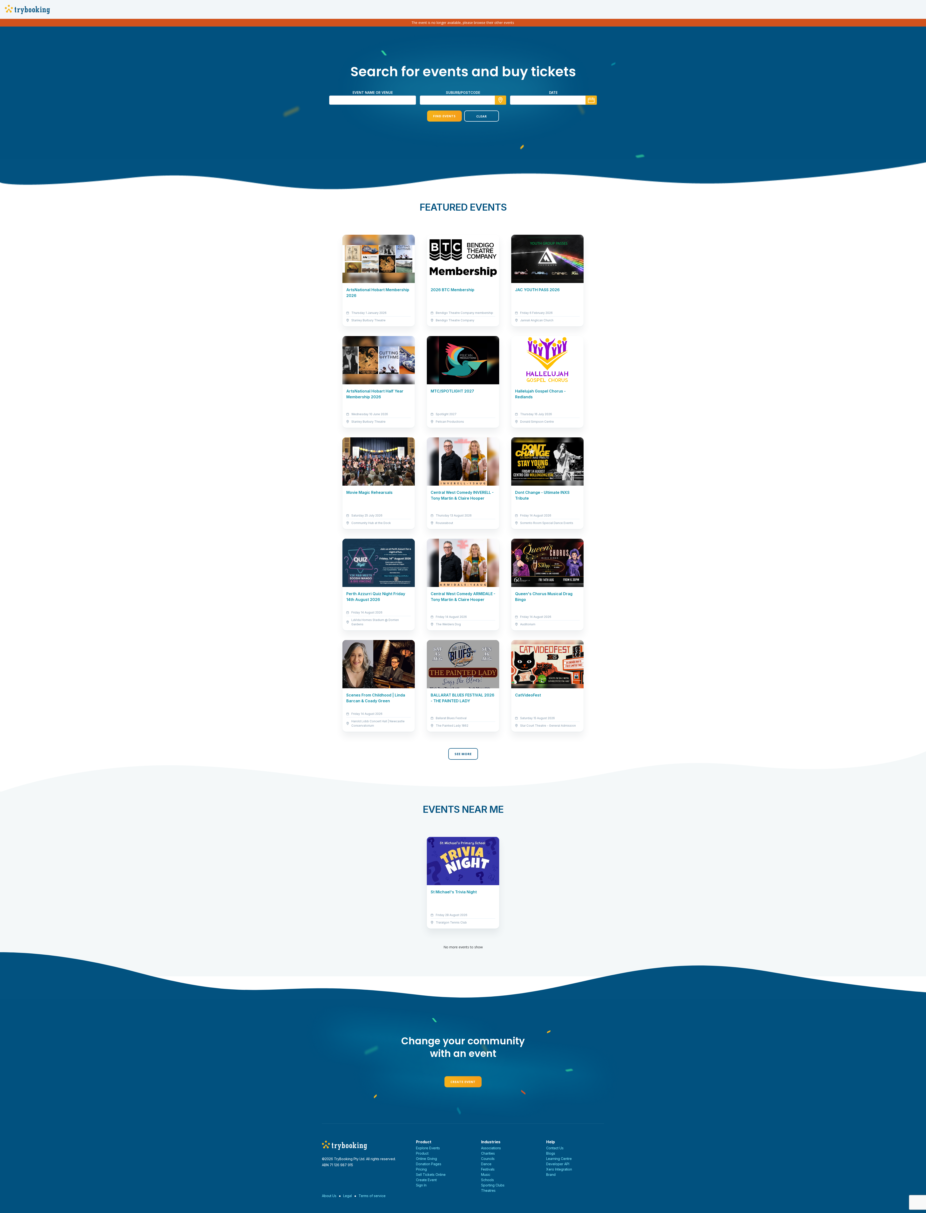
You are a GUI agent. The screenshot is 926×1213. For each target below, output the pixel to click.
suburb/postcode (463, 92)
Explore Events (428, 1148)
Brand (551, 1174)
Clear (481, 116)
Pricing (421, 1169)
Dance (486, 1164)
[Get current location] (500, 100)
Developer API (557, 1164)
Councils (488, 1159)
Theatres (488, 1190)
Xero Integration (559, 1169)
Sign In (421, 1185)
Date (553, 92)
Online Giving (426, 1159)
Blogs (550, 1153)
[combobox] (463, 100)
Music (485, 1174)
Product (422, 1153)
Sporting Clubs (492, 1185)
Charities (488, 1153)
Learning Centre (559, 1159)
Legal (347, 1196)
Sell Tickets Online (431, 1174)
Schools (487, 1180)
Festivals (488, 1169)
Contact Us (555, 1148)
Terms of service (372, 1196)
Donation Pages (428, 1164)
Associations (491, 1148)
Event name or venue (373, 92)
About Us (329, 1196)
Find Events (444, 116)
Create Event (463, 1082)
